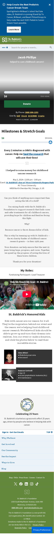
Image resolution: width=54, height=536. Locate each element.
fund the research (33, 154)
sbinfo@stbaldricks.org (33, 507)
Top (48, 432)
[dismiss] (49, 4)
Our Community (10, 450)
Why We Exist (8, 438)
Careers (32, 478)
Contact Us (40, 478)
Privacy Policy (38, 525)
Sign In (5, 432)
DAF (18, 116)
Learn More (14, 29)
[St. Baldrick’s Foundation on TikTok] (37, 484)
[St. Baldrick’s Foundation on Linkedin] (26, 484)
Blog (4, 468)
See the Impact (9, 456)
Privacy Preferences (42, 530)
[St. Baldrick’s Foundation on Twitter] (15, 484)
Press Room (23, 478)
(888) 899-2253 (31, 112)
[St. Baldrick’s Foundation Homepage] (11, 40)
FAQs (16, 478)
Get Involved (8, 444)
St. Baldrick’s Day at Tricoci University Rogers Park (30, 182)
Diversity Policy (21, 528)
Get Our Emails (17, 432)
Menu (3, 48)
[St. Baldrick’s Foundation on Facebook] (20, 484)
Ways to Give (8, 462)
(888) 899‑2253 (17, 507)
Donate (27, 104)
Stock (24, 116)
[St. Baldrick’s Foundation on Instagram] (31, 484)
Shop (11, 478)
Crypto (41, 116)
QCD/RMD (32, 116)
